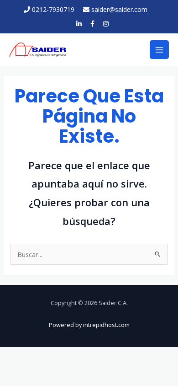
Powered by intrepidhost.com (89, 325)
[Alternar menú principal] (159, 49)
